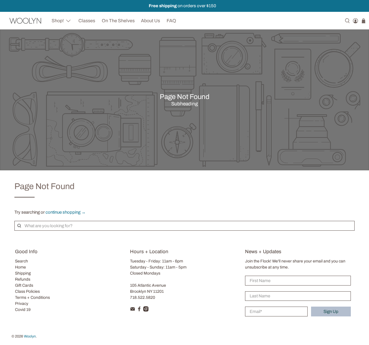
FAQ (171, 20)
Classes (86, 20)
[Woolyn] (25, 20)
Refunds (22, 279)
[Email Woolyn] (132, 310)
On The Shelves (118, 20)
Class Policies (27, 291)
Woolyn (30, 336)
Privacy (21, 303)
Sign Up (330, 311)
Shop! (58, 20)
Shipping (23, 273)
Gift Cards (24, 285)
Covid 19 (23, 309)
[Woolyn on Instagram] (145, 310)
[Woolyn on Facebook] (139, 310)
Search (21, 261)
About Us (150, 20)
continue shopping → (66, 212)
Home (20, 267)
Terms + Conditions (32, 297)
